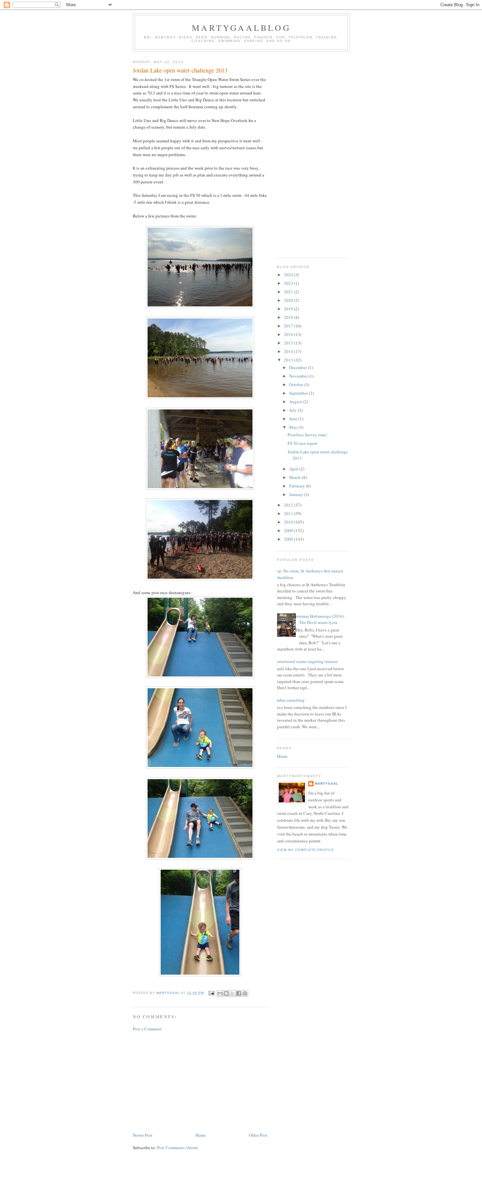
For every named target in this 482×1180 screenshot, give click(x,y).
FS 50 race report (302, 443)
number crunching (288, 700)
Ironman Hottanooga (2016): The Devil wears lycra (319, 619)
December (298, 367)
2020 (289, 300)
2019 (289, 309)
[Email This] (220, 993)
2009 (289, 530)
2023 (289, 283)
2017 (289, 326)
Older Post (258, 1135)
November (299, 376)
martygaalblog (241, 27)
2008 (289, 539)
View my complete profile (305, 850)
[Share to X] (232, 993)
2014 (289, 351)
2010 (289, 522)
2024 (289, 275)
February (297, 486)
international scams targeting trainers (305, 661)
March (295, 477)
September (299, 393)
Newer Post (142, 1135)
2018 (289, 317)
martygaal (326, 783)
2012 (289, 505)
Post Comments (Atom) (177, 1147)
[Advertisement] (200, 1082)
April (294, 469)
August (296, 401)
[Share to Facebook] (238, 993)
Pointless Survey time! (307, 435)
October (296, 384)
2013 (289, 360)
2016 (289, 334)
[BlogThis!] (226, 993)
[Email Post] (211, 993)
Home (200, 1135)
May (293, 427)
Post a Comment (147, 1029)
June (293, 419)
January (296, 494)
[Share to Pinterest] (245, 993)
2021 (289, 292)
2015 (289, 343)
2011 (289, 513)
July (293, 410)
